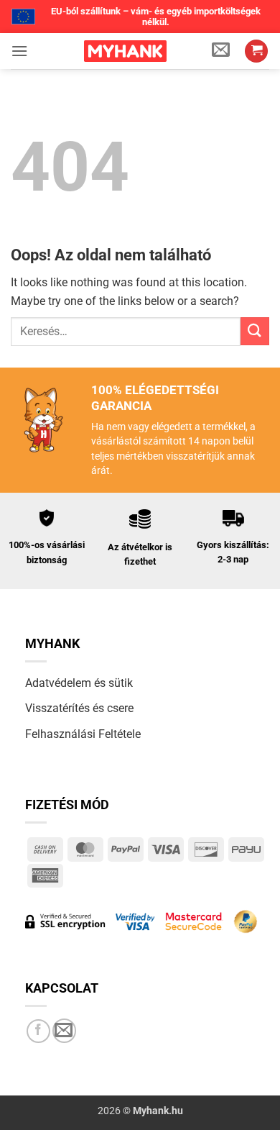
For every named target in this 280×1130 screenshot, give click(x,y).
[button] (19, 50)
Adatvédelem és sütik (79, 683)
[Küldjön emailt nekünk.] (64, 1031)
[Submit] (255, 331)
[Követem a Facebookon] (38, 1031)
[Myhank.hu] (125, 51)
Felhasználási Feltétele (83, 734)
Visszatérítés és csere (79, 708)
